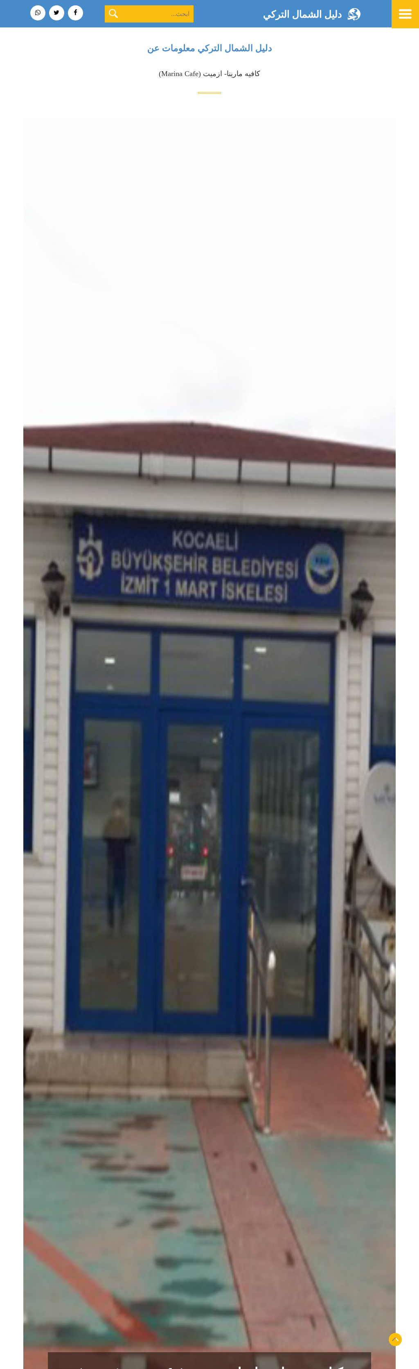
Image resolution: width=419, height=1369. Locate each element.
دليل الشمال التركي (302, 14)
